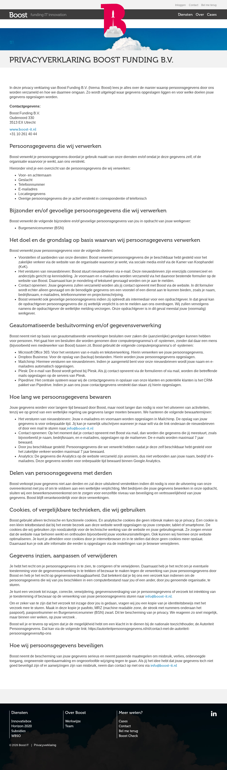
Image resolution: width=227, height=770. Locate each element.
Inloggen (180, 5)
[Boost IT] (38, 14)
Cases (212, 14)
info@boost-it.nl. (158, 596)
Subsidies (18, 731)
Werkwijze (73, 721)
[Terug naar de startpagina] (113, 30)
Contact (193, 5)
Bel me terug (209, 5)
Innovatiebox (21, 721)
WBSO (16, 736)
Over (200, 14)
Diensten (185, 14)
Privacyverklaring (45, 745)
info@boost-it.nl (80, 428)
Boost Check (128, 736)
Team (69, 726)
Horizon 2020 (21, 726)
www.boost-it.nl (23, 129)
